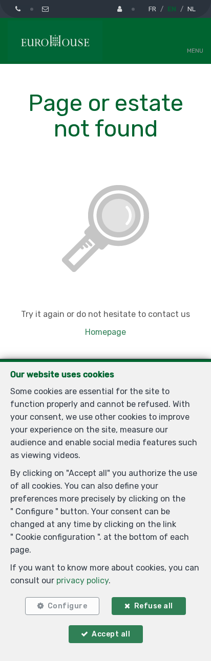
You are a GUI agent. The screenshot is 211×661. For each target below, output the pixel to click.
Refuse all (153, 606)
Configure (68, 606)
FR (152, 9)
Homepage (105, 332)
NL (191, 9)
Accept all (111, 634)
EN (171, 9)
